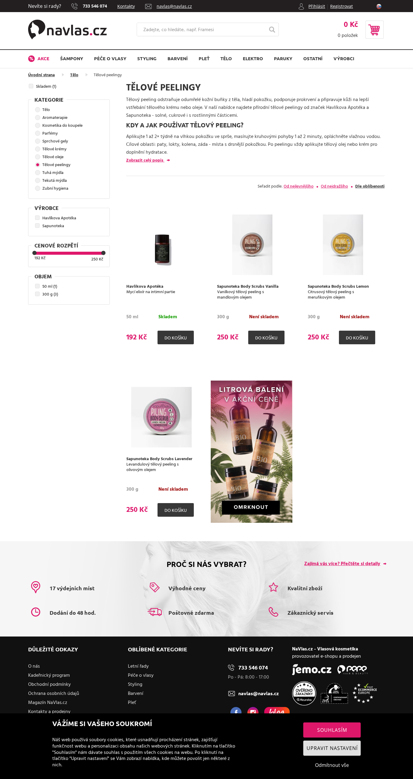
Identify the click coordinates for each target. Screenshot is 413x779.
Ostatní (313, 58)
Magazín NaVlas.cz (47, 703)
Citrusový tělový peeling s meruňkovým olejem (331, 295)
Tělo (226, 58)
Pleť (204, 58)
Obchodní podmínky (49, 685)
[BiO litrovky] (251, 521)
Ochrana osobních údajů (53, 694)
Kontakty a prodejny (49, 712)
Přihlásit (316, 6)
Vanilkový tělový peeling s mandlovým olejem (240, 295)
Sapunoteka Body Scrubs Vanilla (247, 287)
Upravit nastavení (332, 748)
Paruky (283, 58)
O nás (34, 666)
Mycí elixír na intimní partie (150, 292)
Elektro (253, 58)
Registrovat (341, 6)
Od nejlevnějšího (299, 186)
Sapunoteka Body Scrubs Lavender (159, 459)
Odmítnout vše (332, 765)
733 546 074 (95, 6)
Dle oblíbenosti (370, 186)
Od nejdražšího (334, 186)
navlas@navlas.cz (174, 6)
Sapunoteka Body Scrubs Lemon (338, 287)
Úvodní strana (41, 75)
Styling (147, 58)
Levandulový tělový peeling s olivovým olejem (152, 467)
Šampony (71, 58)
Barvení (177, 58)
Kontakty (126, 6)
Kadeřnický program (49, 675)
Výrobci (343, 58)
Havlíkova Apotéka (144, 287)
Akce (42, 58)
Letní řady (138, 666)
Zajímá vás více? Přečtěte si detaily (342, 564)
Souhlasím (332, 730)
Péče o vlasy (110, 58)
